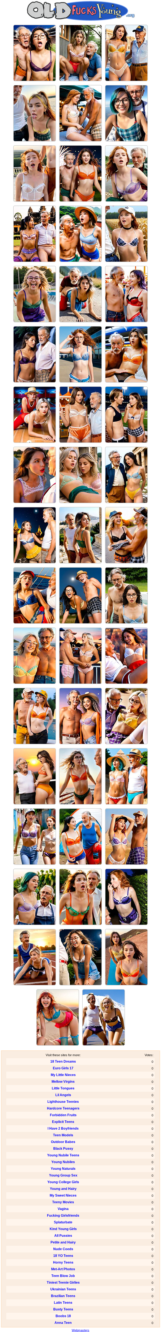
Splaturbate (63, 1222)
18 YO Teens (63, 1255)
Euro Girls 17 (63, 1068)
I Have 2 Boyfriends (63, 1128)
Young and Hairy (63, 1189)
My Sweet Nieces (63, 1195)
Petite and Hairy (63, 1242)
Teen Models (63, 1135)
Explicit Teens (63, 1122)
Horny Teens (63, 1262)
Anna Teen (63, 1322)
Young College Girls (63, 1182)
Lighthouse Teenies (63, 1101)
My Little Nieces (63, 1075)
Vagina (63, 1209)
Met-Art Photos (63, 1269)
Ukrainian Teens (63, 1289)
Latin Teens (63, 1302)
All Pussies (63, 1235)
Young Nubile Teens (63, 1155)
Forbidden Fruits (63, 1115)
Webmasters (80, 1330)
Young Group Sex (63, 1175)
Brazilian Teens (63, 1296)
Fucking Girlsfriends (63, 1215)
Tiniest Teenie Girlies (63, 1282)
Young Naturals (63, 1168)
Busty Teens (63, 1309)
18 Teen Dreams (63, 1061)
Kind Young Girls (63, 1229)
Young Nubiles (63, 1162)
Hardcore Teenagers (63, 1108)
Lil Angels (63, 1095)
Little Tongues (63, 1088)
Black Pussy (63, 1148)
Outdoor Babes (63, 1142)
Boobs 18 (63, 1316)
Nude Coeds (63, 1249)
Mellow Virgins (63, 1081)
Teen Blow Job (63, 1276)
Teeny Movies (63, 1202)
